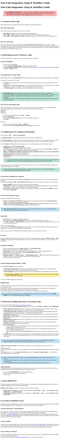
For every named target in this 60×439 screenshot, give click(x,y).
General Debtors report (12, 414)
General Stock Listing (21, 437)
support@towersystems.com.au (38, 67)
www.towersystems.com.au (25, 305)
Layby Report (42, 424)
